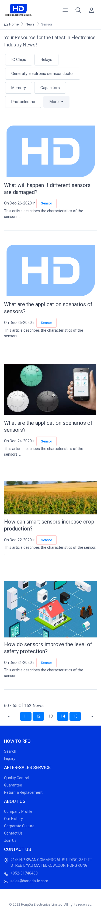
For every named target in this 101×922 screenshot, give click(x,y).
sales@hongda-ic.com (29, 881)
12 (38, 716)
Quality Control (16, 778)
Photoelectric (23, 101)
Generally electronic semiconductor (42, 73)
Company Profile (18, 811)
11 (26, 716)
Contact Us (13, 833)
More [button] (55, 101)
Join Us (10, 840)
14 (63, 716)
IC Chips (18, 59)
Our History (13, 819)
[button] (78, 10)
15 (75, 716)
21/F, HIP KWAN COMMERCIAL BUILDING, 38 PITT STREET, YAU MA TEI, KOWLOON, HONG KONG (51, 863)
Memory (18, 87)
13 (50, 716)
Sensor (46, 203)
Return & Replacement (23, 792)
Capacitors (50, 87)
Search (10, 751)
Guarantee (13, 785)
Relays (46, 59)
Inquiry (9, 758)
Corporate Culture (19, 826)
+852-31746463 (24, 873)
